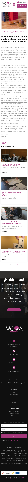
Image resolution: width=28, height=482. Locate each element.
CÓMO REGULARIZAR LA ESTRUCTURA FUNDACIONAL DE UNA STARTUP (13, 252)
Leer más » (4, 172)
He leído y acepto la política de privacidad (12, 432)
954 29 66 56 (22, 2)
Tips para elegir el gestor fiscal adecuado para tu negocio (11, 165)
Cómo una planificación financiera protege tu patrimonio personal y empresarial (12, 223)
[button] (14, 4)
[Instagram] (17, 440)
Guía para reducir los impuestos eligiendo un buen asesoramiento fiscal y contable (14, 194)
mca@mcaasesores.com (14, 371)
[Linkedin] (14, 440)
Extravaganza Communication (17, 478)
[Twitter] (11, 440)
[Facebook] (8, 440)
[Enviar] (14, 436)
